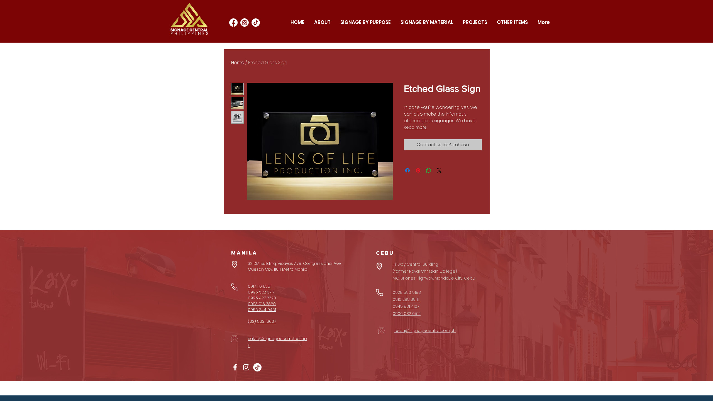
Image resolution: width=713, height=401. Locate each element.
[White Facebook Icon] (235, 367)
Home (237, 62)
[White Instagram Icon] (246, 367)
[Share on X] (439, 170)
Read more (415, 127)
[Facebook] (233, 22)
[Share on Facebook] (407, 170)
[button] (365, 22)
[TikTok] (255, 22)
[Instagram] (244, 22)
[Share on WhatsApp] (428, 170)
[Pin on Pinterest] (418, 170)
